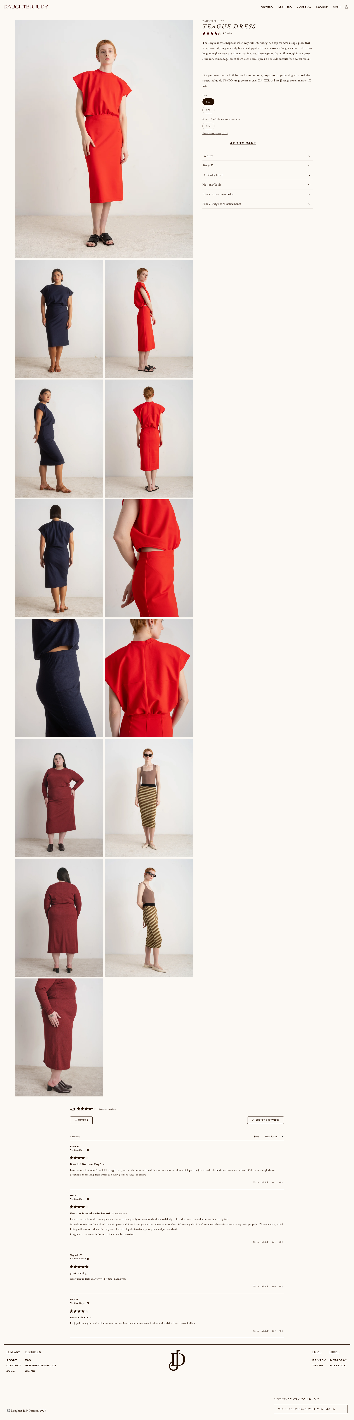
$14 (208, 126)
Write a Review (269, 1121)
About (11, 1360)
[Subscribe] (343, 1409)
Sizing (30, 1371)
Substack (337, 1365)
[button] (267, 7)
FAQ (28, 1360)
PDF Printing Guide (40, 1365)
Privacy (319, 1360)
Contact (13, 1365)
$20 (208, 110)
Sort (257, 1136)
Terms (317, 1365)
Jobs (10, 1371)
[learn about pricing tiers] (215, 133)
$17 (208, 101)
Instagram (338, 1360)
